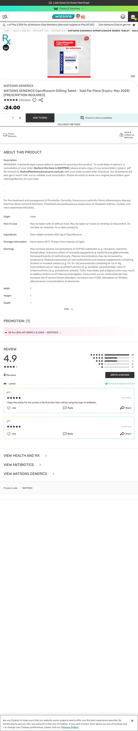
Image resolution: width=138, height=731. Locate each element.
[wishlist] (34, 100)
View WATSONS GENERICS (26, 474)
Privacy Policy (70, 727)
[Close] (132, 721)
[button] (133, 17)
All (5, 383)
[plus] (20, 118)
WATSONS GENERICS (18, 86)
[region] (69, 723)
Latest (12, 383)
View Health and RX (22, 456)
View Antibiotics (19, 465)
